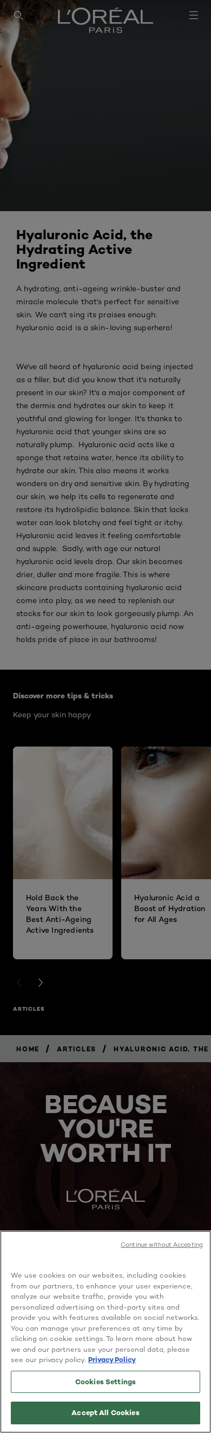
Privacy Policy (112, 1359)
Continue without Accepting (162, 1244)
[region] (105, 1332)
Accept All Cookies (105, 1412)
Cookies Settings (105, 1381)
